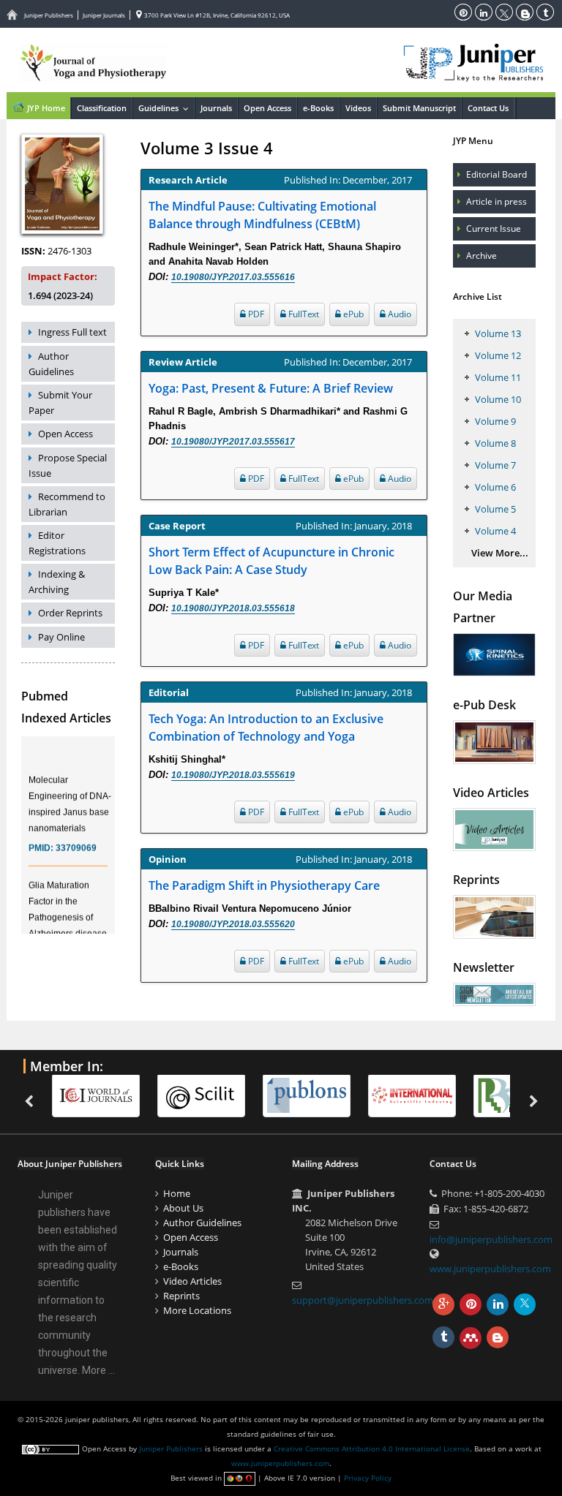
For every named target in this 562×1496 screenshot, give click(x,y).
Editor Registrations (57, 543)
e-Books (318, 107)
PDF (255, 314)
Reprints (181, 1295)
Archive (481, 255)
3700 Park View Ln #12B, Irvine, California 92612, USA (216, 15)
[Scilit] (208, 1094)
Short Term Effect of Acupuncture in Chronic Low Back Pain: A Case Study (271, 561)
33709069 (76, 841)
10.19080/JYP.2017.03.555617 (233, 442)
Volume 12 (498, 355)
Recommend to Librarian (67, 504)
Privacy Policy (367, 1478)
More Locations (197, 1310)
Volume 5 (495, 508)
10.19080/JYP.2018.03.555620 (233, 924)
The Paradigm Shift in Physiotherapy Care (264, 885)
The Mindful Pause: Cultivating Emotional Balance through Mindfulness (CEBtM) (262, 215)
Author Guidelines (51, 364)
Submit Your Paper (60, 402)
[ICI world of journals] (103, 1094)
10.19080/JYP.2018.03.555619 (233, 775)
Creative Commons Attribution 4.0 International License (372, 1448)
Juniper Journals (104, 15)
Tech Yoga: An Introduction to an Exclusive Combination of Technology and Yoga (266, 727)
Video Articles (192, 1281)
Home (176, 1193)
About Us (183, 1207)
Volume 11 (498, 377)
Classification (102, 107)
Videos (358, 107)
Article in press (496, 201)
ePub (352, 314)
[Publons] (314, 1094)
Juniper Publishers (48, 15)
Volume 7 (495, 465)
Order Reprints (70, 612)
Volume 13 (498, 333)
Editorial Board (496, 174)
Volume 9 (495, 421)
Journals (216, 107)
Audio (398, 314)
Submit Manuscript (419, 107)
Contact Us (488, 107)
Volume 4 (495, 530)
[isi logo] (419, 1094)
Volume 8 (495, 443)
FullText (302, 314)
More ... (98, 1370)
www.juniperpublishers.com (490, 1268)
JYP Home (45, 107)
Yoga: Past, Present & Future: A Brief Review (271, 388)
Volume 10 (498, 399)
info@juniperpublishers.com (491, 1239)
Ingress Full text (72, 332)
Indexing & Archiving (57, 581)
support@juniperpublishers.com (362, 1300)
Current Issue (493, 228)
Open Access (267, 107)
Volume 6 (495, 487)
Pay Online (61, 636)
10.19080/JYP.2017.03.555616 (233, 277)
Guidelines (166, 107)
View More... (499, 552)
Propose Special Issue (68, 465)
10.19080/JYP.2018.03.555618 (233, 608)
